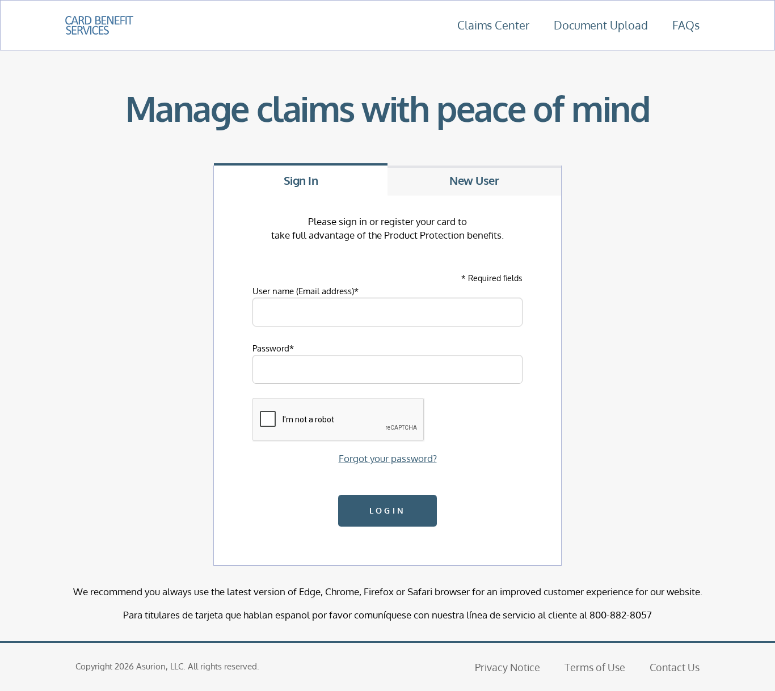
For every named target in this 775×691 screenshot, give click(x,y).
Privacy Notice (507, 666)
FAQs (686, 25)
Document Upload (601, 25)
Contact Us (675, 666)
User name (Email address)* (305, 290)
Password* (273, 348)
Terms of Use (595, 666)
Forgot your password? (388, 458)
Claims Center (493, 25)
